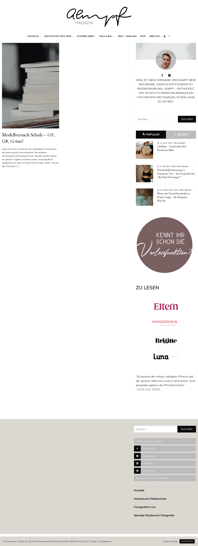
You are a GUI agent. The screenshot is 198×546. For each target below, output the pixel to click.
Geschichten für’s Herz (58, 36)
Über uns (154, 36)
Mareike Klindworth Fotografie (154, 515)
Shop (143, 36)
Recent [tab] (182, 134)
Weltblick (33, 36)
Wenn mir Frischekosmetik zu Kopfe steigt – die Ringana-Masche (173, 197)
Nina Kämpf (179, 143)
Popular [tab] (152, 134)
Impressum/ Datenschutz (150, 498)
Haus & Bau (105, 36)
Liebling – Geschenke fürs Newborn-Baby (171, 148)
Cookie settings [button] (170, 541)
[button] (165, 36)
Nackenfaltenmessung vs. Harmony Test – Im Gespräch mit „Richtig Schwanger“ (175, 173)
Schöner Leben (85, 36)
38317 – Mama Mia (127, 36)
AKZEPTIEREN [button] (187, 541)
